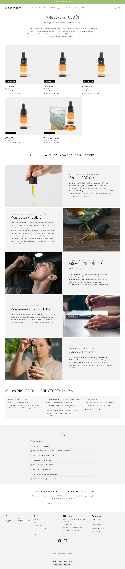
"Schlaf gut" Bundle (51, 138)
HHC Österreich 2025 (69, 533)
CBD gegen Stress (68, 524)
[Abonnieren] (77, 504)
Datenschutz (37, 531)
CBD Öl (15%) (10, 86)
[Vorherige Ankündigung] (5, 1)
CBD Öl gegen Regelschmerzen (72, 530)
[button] (111, 8)
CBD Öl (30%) (87, 86)
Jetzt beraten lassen (91, 409)
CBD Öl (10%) (48, 86)
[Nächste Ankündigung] (120, 1)
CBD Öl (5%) (9, 138)
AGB (35, 522)
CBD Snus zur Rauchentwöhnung (72, 527)
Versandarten (38, 525)
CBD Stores (59, 553)
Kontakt (36, 519)
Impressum (37, 534)
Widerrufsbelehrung (40, 528)
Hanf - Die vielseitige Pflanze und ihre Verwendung (74, 520)
